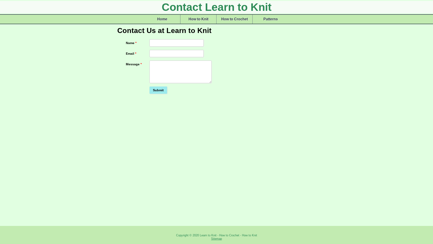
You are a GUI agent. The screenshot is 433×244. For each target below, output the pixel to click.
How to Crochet (234, 19)
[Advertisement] (304, 52)
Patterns (270, 19)
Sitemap (216, 238)
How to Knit (198, 19)
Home (162, 19)
